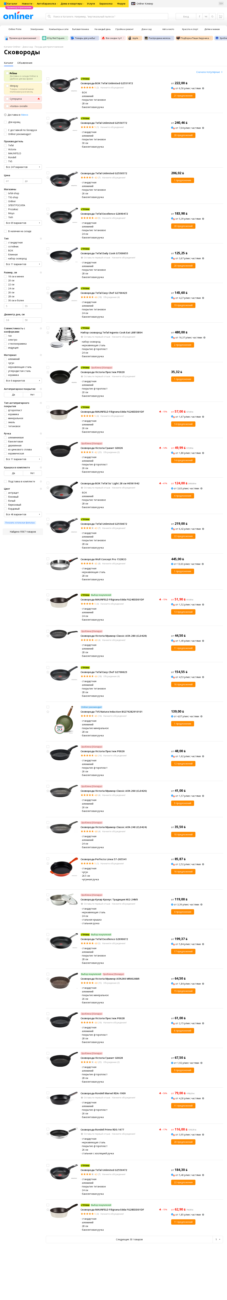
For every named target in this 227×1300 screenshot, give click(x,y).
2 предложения (182, 344)
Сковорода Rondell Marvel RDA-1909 (103, 1093)
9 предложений (182, 803)
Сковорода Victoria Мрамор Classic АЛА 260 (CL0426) (114, 790)
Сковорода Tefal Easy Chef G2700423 (104, 292)
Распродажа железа (159, 38)
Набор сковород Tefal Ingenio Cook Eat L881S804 (111, 332)
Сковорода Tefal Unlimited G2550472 (104, 1170)
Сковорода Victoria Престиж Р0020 (103, 372)
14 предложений (183, 424)
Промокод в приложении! (22, 38)
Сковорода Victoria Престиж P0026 (103, 751)
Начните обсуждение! (112, 87)
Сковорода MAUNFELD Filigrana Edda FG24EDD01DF (112, 599)
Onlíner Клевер (145, 3)
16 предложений (183, 684)
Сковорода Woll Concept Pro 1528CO (103, 559)
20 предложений (183, 135)
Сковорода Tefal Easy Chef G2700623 (104, 672)
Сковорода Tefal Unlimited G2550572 (104, 173)
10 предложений (183, 834)
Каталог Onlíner (12, 46)
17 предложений (183, 951)
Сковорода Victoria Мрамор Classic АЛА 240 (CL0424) (114, 827)
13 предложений (183, 611)
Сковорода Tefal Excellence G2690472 (104, 213)
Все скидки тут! (114, 38)
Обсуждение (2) (111, 452)
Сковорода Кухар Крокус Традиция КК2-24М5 (109, 899)
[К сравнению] (48, 78)
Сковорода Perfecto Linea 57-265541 (104, 859)
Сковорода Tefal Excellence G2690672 (104, 939)
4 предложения (182, 495)
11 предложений (183, 648)
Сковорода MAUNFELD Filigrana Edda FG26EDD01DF (112, 411)
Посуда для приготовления (49, 46)
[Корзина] (220, 16)
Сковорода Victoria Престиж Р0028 (103, 1018)
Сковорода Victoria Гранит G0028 (102, 1057)
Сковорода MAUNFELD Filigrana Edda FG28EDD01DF (112, 1209)
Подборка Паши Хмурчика (195, 38)
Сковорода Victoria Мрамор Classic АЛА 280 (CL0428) (114, 635)
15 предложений (183, 991)
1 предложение (182, 180)
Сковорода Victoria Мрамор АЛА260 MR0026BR (110, 978)
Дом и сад (27, 46)
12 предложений (183, 763)
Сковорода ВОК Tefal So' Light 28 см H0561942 (110, 483)
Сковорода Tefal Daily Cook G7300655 (104, 253)
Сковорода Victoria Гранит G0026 (102, 448)
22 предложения (183, 536)
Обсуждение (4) (111, 297)
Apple (135, 38)
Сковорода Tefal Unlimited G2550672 (104, 523)
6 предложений (182, 1030)
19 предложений (183, 305)
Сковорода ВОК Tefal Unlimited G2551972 (107, 83)
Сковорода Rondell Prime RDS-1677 (102, 1129)
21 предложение (183, 95)
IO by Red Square (55, 38)
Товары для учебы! (85, 38)
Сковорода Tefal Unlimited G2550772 (104, 122)
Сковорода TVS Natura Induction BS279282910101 (112, 711)
